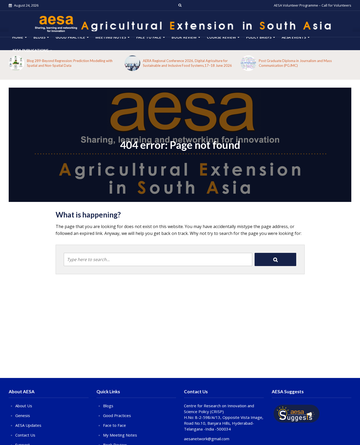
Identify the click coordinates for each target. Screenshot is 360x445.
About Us (23, 405)
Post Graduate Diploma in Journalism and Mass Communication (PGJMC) (295, 63)
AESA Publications (30, 50)
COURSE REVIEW (221, 37)
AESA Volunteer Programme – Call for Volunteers (312, 5)
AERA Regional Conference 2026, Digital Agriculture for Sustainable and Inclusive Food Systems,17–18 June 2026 (187, 63)
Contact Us (25, 435)
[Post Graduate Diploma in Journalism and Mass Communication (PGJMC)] (248, 63)
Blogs (39, 37)
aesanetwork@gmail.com (206, 438)
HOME (17, 37)
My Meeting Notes (120, 435)
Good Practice (70, 37)
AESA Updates (28, 425)
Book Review (184, 37)
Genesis (22, 415)
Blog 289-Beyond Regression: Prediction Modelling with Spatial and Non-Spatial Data (70, 63)
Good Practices (117, 415)
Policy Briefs (258, 37)
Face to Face (148, 37)
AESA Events (294, 37)
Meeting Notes (110, 37)
